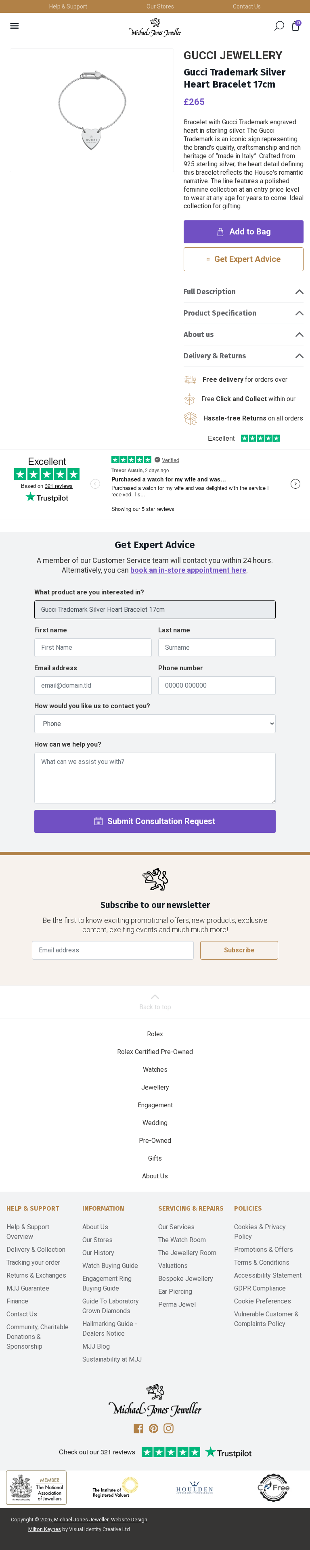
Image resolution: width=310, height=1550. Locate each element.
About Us (155, 1176)
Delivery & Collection (35, 1249)
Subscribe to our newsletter (155, 905)
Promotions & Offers (263, 1249)
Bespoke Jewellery (185, 1278)
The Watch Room (182, 1240)
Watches (155, 1069)
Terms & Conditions (261, 1262)
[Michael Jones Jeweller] (155, 27)
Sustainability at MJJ (112, 1359)
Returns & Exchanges (36, 1275)
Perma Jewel (177, 1304)
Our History (98, 1253)
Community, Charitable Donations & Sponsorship (37, 1336)
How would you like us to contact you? (92, 706)
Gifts (155, 1158)
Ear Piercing (175, 1291)
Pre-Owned (155, 1140)
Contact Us (247, 6)
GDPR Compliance (260, 1288)
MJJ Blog (96, 1346)
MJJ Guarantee (27, 1288)
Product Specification (220, 313)
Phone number (180, 668)
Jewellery (155, 1087)
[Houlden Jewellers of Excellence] (194, 1487)
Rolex (155, 1034)
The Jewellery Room (187, 1253)
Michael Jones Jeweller (81, 1520)
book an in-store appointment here (188, 570)
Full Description (210, 291)
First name (50, 630)
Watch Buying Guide (110, 1266)
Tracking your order (33, 1262)
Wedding (155, 1123)
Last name (174, 630)
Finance (17, 1301)
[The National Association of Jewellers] (36, 1488)
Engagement (155, 1105)
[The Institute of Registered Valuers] (115, 1487)
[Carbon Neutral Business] (273, 1487)
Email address (55, 668)
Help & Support (68, 6)
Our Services (176, 1227)
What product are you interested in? (89, 592)
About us (199, 334)
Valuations (173, 1266)
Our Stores (160, 6)
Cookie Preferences (262, 1301)
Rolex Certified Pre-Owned (155, 1052)
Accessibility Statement (268, 1275)
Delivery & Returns (215, 355)
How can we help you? (67, 744)
